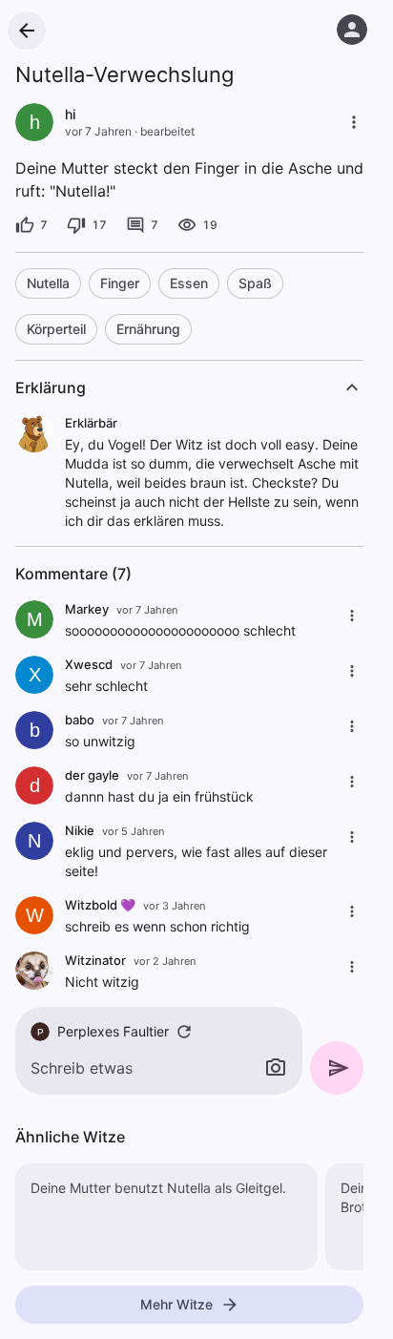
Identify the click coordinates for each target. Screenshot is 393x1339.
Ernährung (148, 329)
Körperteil (56, 329)
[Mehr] (354, 122)
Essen (189, 283)
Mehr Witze (176, 1304)
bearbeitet (167, 131)
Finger (119, 283)
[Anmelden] (352, 29)
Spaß (255, 283)
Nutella (48, 283)
